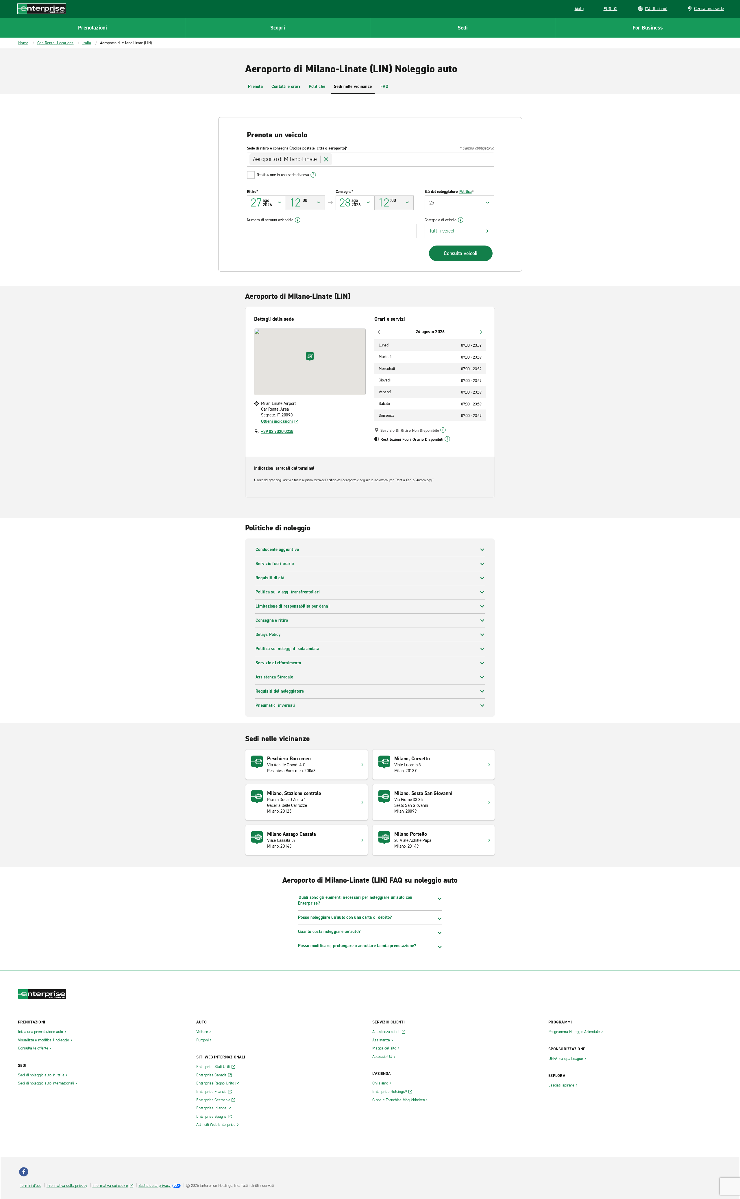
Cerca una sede (709, 8)
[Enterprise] (41, 8)
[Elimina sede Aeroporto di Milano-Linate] (326, 159)
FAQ (384, 86)
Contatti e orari (285, 86)
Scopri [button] (277, 27)
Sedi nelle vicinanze (353, 86)
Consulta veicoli (461, 253)
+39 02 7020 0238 (277, 431)
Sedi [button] (463, 27)
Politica (465, 191)
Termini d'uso (30, 1185)
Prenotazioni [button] (92, 27)
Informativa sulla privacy (67, 1185)
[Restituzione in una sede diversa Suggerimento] (313, 175)
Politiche (317, 86)
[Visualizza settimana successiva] (480, 332)
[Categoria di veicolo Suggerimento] (460, 220)
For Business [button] (647, 27)
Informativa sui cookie (110, 1185)
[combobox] (370, 159)
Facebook (23, 1172)
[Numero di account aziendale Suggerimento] (297, 220)
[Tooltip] (443, 430)
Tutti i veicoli (442, 230)
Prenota (255, 86)
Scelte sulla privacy (154, 1185)
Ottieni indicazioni (277, 421)
